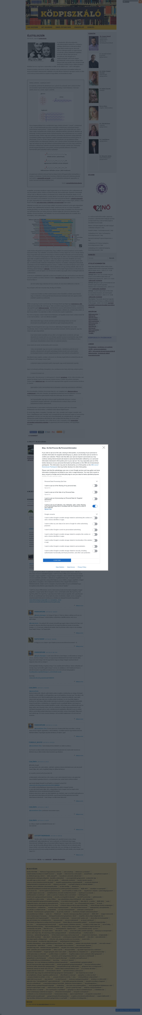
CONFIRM (57, 560)
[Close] (104, 448)
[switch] (94, 485)
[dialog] (71, 507)
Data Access (71, 567)
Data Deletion (60, 567)
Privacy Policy (82, 567)
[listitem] (71, 481)
